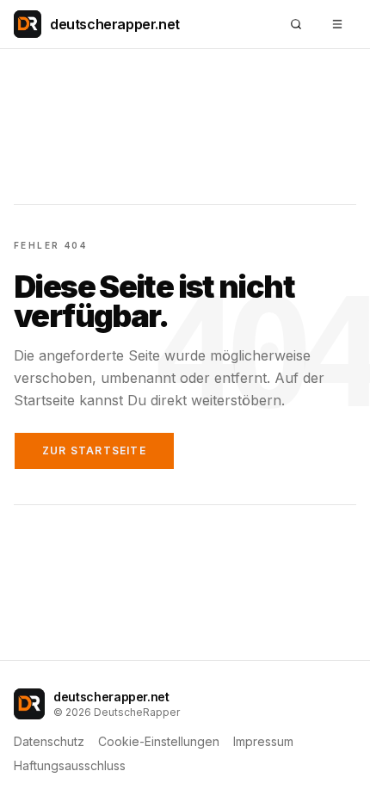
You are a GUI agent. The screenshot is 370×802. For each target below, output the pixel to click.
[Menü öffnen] (337, 24)
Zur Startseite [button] (94, 450)
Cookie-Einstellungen (158, 741)
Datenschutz (49, 741)
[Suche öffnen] (296, 24)
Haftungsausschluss (70, 765)
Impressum (263, 741)
